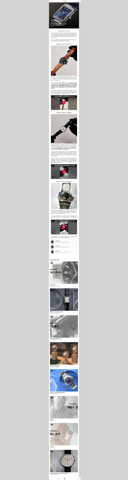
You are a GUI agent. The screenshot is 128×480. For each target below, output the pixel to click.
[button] (79, 1)
